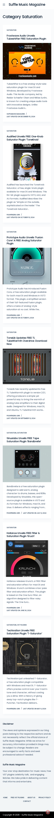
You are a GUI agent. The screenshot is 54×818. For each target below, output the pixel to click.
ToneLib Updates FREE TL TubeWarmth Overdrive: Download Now (27, 341)
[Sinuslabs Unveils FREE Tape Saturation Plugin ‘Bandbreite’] (27, 463)
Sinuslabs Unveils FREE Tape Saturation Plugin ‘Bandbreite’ (24, 440)
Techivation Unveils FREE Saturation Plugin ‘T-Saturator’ (24, 632)
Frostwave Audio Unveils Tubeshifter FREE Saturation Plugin (26, 37)
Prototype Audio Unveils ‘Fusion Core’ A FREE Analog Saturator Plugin (25, 240)
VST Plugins (22, 625)
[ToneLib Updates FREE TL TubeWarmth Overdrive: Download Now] (27, 366)
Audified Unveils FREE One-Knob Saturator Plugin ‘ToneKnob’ (25, 138)
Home (5, 798)
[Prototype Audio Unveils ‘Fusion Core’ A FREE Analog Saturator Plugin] (27, 266)
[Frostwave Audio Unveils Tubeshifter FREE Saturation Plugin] (27, 61)
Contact (27, 801)
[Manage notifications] (48, 812)
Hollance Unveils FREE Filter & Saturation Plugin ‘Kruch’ (23, 534)
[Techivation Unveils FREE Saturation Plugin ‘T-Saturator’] (27, 656)
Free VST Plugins (17, 798)
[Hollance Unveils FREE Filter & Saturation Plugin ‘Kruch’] (27, 558)
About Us (31, 798)
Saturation (11, 30)
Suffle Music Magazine (27, 4)
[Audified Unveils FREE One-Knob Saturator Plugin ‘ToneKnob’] (27, 162)
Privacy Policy (45, 798)
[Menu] (4, 4)
